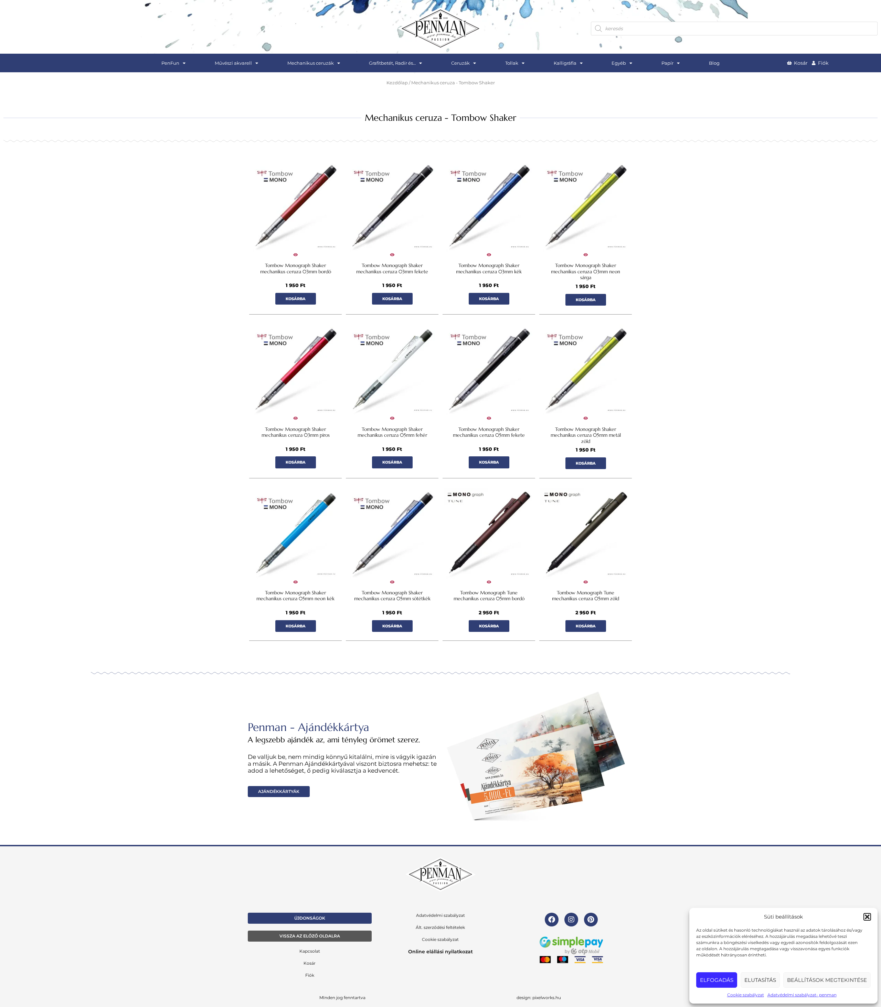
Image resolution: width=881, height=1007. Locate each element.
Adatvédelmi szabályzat (440, 915)
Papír (667, 63)
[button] (867, 916)
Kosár (310, 963)
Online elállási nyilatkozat (440, 951)
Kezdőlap (397, 82)
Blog (714, 63)
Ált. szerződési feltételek (440, 927)
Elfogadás (716, 980)
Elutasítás (760, 980)
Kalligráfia (565, 63)
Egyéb (619, 63)
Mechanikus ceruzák (310, 63)
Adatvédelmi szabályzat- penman (802, 994)
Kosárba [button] (296, 298)
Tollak (511, 63)
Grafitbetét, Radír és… (392, 63)
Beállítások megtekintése (827, 980)
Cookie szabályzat (745, 994)
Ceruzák (460, 63)
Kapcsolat (309, 951)
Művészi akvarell (233, 63)
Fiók (309, 975)
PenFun (170, 63)
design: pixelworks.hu (539, 997)
